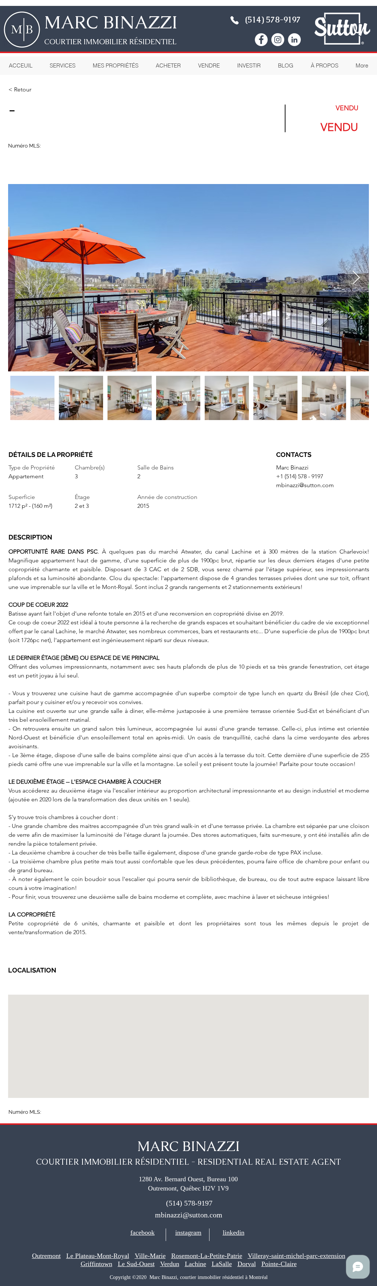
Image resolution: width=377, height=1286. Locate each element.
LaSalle (222, 1264)
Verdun (169, 1264)
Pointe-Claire (279, 1264)
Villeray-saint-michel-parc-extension (296, 1255)
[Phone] (234, 20)
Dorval (246, 1264)
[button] (324, 65)
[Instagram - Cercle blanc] (277, 39)
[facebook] (261, 39)
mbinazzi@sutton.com (305, 485)
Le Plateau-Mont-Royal (97, 1255)
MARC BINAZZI (188, 1146)
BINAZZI (138, 22)
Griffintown (96, 1264)
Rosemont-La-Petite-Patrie (206, 1255)
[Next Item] (356, 278)
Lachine (195, 1264)
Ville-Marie (150, 1255)
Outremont (46, 1255)
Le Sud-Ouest (136, 1264)
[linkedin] (294, 39)
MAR (65, 22)
